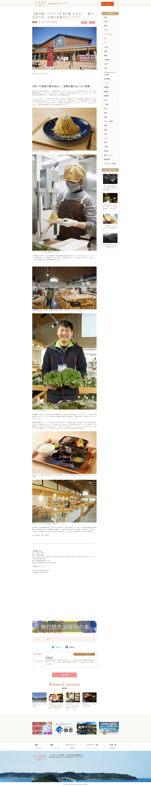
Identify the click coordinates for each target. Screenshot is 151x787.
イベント (107, 83)
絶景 (105, 51)
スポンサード (70, 745)
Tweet (58, 647)
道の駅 (84, 22)
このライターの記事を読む (83, 654)
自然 (105, 134)
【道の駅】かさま (37, 551)
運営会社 (72, 748)
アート (106, 43)
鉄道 (105, 113)
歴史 (105, 142)
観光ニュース (108, 155)
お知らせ (38, 748)
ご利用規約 (112, 748)
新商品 (106, 91)
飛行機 (106, 87)
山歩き (106, 47)
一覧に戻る (64, 675)
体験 (105, 130)
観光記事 (107, 159)
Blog (105, 100)
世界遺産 (107, 79)
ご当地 (106, 104)
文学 (105, 68)
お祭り (106, 146)
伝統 (105, 17)
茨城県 (48, 22)
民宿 (105, 26)
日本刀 (106, 21)
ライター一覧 (55, 748)
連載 (51, 745)
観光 (105, 117)
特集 (36, 745)
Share (71, 647)
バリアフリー (108, 34)
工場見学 (107, 60)
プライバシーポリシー (91, 748)
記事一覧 (108, 4)
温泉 (105, 125)
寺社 (105, 108)
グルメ (92, 22)
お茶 (105, 64)
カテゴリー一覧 (92, 745)
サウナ (106, 30)
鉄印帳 (106, 96)
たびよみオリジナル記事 (110, 73)
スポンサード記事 (110, 163)
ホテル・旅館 (108, 121)
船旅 (105, 55)
